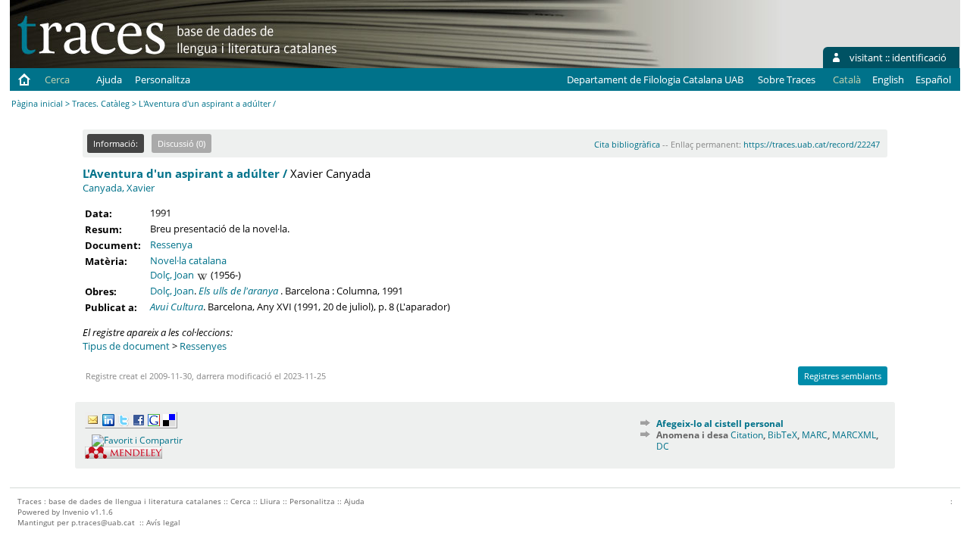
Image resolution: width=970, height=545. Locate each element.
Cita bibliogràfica (627, 144)
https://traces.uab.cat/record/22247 (811, 144)
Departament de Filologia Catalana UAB (655, 79)
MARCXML (854, 435)
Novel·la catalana (188, 260)
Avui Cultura (176, 306)
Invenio (75, 511)
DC (662, 446)
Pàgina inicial (37, 103)
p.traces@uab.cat (103, 522)
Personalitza (162, 79)
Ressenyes (203, 346)
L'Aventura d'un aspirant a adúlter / (185, 173)
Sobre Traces (786, 79)
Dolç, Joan (172, 275)
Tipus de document (126, 346)
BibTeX (782, 435)
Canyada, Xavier (119, 188)
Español (933, 79)
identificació (919, 57)
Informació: (115, 143)
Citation (747, 435)
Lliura (270, 501)
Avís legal (163, 522)
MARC (815, 435)
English (888, 79)
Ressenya (171, 244)
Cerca (57, 79)
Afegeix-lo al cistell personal (720, 423)
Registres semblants (842, 376)
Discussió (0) (181, 143)
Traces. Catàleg (101, 103)
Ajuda (109, 79)
